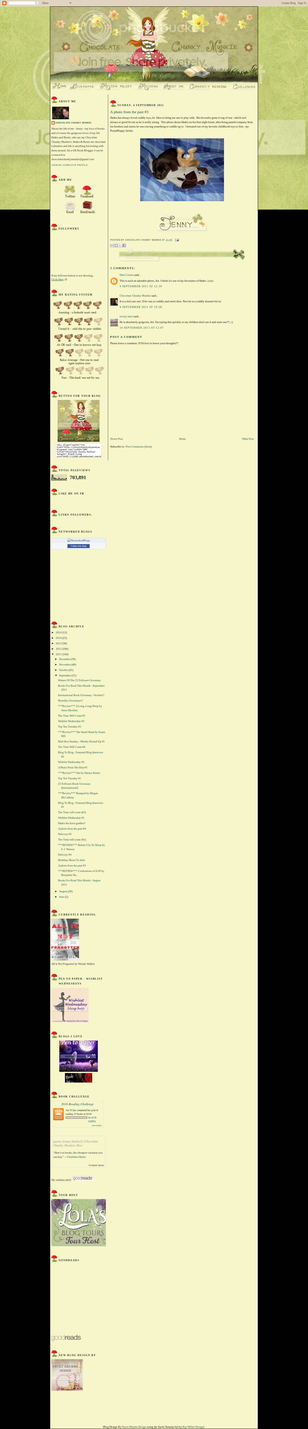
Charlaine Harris (76, 1156)
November (65, 664)
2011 (59, 654)
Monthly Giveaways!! (70, 700)
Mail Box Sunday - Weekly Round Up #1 (81, 741)
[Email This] (112, 245)
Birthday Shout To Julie (71, 860)
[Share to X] (120, 245)
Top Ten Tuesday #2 (69, 726)
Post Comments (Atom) (139, 446)
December (65, 659)
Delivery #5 (64, 834)
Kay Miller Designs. (193, 1426)
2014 (59, 637)
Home (182, 438)
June (62, 896)
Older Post (248, 438)
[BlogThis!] (116, 245)
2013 (59, 643)
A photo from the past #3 (72, 865)
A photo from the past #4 (72, 828)
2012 (59, 648)
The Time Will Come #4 (71, 746)
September (65, 675)
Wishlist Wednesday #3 (71, 721)
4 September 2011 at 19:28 (141, 307)
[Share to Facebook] (124, 245)
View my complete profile (69, 165)
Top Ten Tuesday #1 (69, 778)
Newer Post (116, 438)
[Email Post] (176, 240)
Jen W (69, 1110)
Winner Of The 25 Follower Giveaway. (79, 680)
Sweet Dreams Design (134, 1426)
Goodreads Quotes (96, 1165)
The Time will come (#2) (72, 839)
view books (96, 1125)
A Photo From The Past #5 (72, 767)
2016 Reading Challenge (77, 1104)
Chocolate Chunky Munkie (74, 123)
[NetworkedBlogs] (78, 540)
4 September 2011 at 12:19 (141, 286)
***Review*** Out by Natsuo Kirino (79, 772)
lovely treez (126, 316)
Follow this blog (78, 546)
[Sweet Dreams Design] (67, 1389)
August (63, 891)
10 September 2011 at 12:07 (142, 327)
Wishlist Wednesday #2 (71, 762)
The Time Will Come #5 (71, 715)
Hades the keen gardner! (71, 823)
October (64, 670)
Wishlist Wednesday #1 (71, 817)
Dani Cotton (127, 274)
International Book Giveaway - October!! (81, 695)
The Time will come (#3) (72, 812)
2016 (59, 632)
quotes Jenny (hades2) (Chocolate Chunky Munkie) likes (75, 1143)
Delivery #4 (64, 854)
